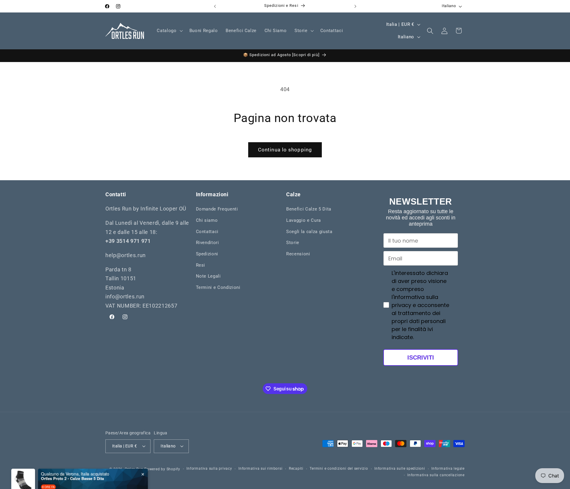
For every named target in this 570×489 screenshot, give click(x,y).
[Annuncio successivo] (355, 6)
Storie (292, 242)
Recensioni (298, 254)
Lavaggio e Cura (303, 220)
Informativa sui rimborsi (260, 468)
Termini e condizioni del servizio (339, 468)
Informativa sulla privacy (209, 468)
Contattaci (207, 231)
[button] (169, 31)
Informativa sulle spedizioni (399, 468)
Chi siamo (207, 220)
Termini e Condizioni (218, 287)
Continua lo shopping (285, 150)
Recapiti (296, 468)
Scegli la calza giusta (309, 231)
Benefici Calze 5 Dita (308, 209)
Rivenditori (207, 242)
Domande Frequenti (217, 209)
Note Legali (208, 276)
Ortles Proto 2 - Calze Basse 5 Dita (72, 466)
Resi (200, 265)
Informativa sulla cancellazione (436, 475)
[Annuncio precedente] (214, 6)
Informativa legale (448, 468)
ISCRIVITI (420, 357)
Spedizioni (207, 254)
